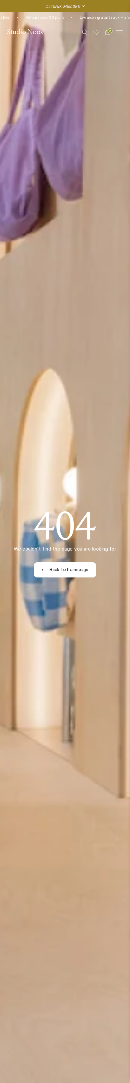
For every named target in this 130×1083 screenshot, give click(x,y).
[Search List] (85, 32)
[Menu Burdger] (119, 31)
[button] (65, 6)
